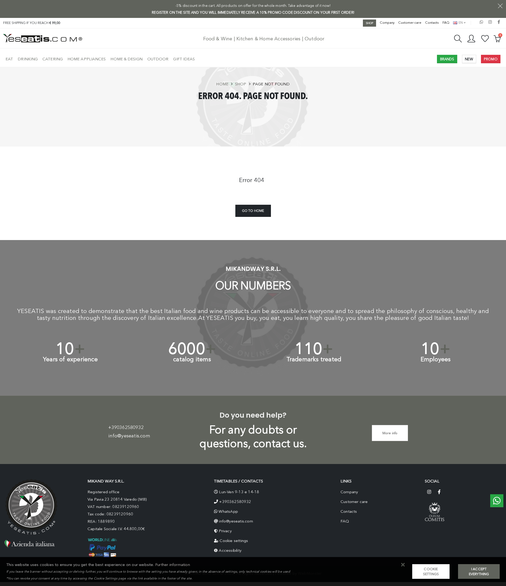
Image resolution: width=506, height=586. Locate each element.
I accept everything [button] (479, 571)
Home (222, 84)
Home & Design (126, 59)
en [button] (460, 23)
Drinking (28, 59)
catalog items (192, 359)
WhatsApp (228, 511)
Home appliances (86, 59)
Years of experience (70, 359)
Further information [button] (172, 564)
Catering (52, 59)
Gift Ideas (184, 59)
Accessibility (230, 550)
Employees (436, 359)
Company (387, 23)
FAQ (445, 23)
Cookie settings (234, 540)
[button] (403, 565)
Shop (240, 84)
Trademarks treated (314, 359)
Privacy (225, 531)
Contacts (432, 23)
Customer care (409, 23)
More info (390, 433)
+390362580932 (126, 427)
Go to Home (253, 211)
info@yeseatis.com (129, 436)
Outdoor (158, 59)
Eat (9, 59)
